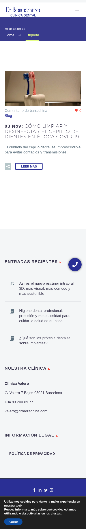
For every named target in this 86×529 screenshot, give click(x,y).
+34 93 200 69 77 (19, 402)
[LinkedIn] (40, 490)
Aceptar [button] (13, 521)
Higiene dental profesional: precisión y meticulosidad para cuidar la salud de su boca (44, 316)
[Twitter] (46, 490)
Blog (8, 116)
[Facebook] (34, 490)
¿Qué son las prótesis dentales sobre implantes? (45, 340)
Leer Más (29, 166)
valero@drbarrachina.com (26, 411)
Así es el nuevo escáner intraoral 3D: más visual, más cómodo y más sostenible (46, 288)
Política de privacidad (32, 453)
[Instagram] (51, 490)
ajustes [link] (56, 513)
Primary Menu (77, 12)
